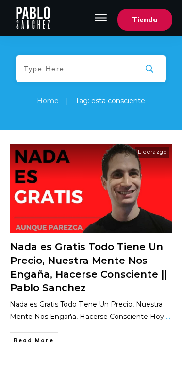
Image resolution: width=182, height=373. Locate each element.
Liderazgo (152, 152)
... (168, 316)
